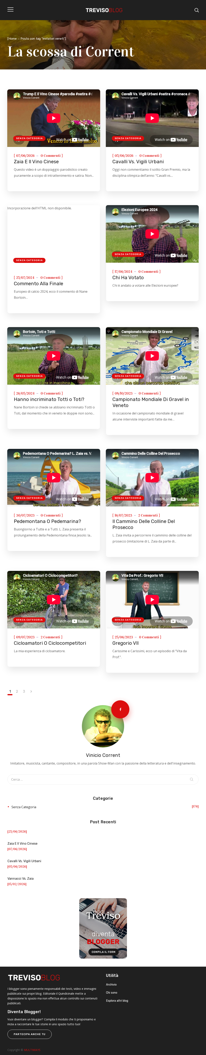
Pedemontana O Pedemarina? (47, 521)
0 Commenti (51, 155)
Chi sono (111, 992)
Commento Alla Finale (38, 283)
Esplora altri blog (117, 1000)
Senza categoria (29, 138)
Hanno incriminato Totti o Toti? (49, 399)
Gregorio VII (125, 643)
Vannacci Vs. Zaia (20, 878)
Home (12, 38)
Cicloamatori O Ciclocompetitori (50, 643)
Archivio (111, 984)
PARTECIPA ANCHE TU (29, 1034)
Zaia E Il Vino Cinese (36, 161)
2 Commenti (148, 515)
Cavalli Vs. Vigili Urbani (138, 161)
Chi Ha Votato (128, 277)
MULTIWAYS (32, 1050)
